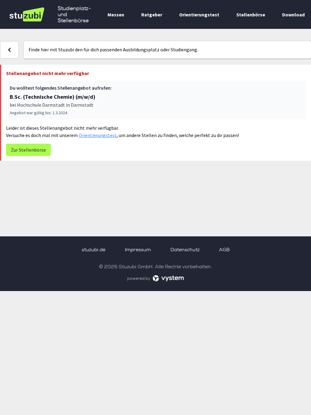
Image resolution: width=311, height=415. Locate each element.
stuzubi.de (93, 249)
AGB (224, 249)
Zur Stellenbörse (28, 150)
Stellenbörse (250, 15)
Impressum (138, 249)
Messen (116, 15)
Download (293, 15)
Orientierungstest (199, 15)
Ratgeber (151, 15)
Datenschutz (185, 249)
